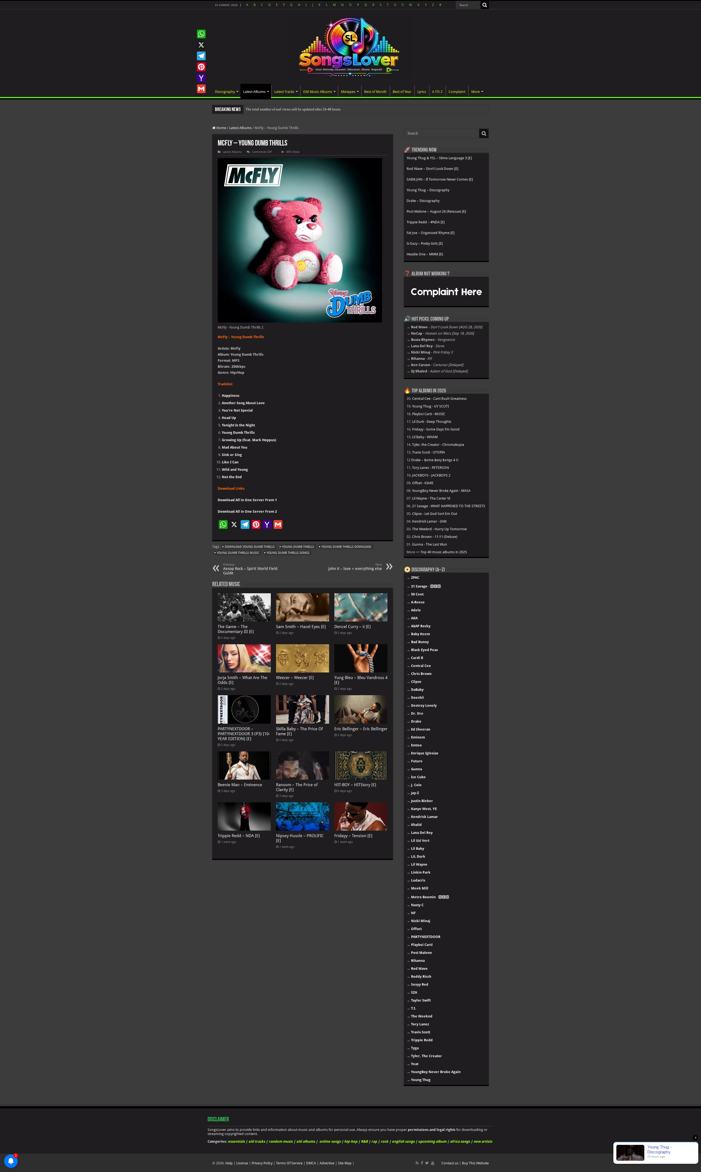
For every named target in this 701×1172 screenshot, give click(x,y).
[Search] (485, 5)
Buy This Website (475, 1163)
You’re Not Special (237, 410)
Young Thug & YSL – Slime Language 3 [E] (439, 158)
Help (229, 1163)
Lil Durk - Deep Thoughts (431, 422)
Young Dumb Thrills (238, 432)
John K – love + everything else (355, 567)
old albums (305, 1141)
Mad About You (234, 447)
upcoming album (432, 1141)
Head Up (229, 418)
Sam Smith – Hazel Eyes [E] (301, 626)
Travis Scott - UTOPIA (428, 452)
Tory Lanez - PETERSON (430, 468)
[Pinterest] (201, 66)
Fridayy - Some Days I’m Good (435, 429)
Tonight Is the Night (238, 425)
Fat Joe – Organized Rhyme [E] (431, 233)
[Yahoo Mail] (201, 77)
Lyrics (421, 92)
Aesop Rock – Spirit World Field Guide (250, 569)
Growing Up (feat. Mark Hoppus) (249, 440)
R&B (364, 1141)
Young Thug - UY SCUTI (430, 406)
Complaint (457, 92)
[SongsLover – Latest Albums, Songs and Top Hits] (350, 46)
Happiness (230, 395)
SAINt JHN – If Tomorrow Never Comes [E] (440, 179)
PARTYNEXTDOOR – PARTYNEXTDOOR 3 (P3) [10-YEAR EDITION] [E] (244, 733)
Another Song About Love (243, 403)
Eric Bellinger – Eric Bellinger (360, 728)
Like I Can (230, 462)
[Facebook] (422, 1163)
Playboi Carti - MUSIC (428, 414)
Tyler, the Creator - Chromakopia (438, 445)
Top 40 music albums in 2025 (444, 552)
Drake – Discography (423, 201)
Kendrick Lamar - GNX (429, 521)
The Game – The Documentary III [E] (236, 629)
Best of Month (375, 92)
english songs (403, 1141)
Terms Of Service (289, 1163)
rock (384, 1141)
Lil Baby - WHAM (425, 437)
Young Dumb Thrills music (238, 553)
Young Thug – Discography (428, 190)
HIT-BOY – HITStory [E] (355, 784)
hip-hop (350, 1141)
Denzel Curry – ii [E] (352, 626)
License (242, 1163)
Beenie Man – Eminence (240, 784)
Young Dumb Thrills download (346, 547)
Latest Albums (254, 92)
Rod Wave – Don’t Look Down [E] (432, 169)
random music (281, 1141)
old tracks (256, 1141)
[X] (201, 44)
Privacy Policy (262, 1163)
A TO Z (437, 92)
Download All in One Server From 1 (247, 500)
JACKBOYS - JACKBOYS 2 (431, 475)
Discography (225, 92)
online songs (330, 1141)
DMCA (311, 1163)
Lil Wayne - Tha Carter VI (431, 498)
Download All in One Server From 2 (247, 511)
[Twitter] (427, 1163)
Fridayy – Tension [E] (353, 835)
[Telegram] (201, 55)
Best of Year (402, 92)
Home (221, 128)
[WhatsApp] (201, 33)
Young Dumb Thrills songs (288, 553)
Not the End (232, 477)
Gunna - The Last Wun (429, 544)
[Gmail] (201, 88)
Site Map (345, 1163)
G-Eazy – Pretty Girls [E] (425, 243)
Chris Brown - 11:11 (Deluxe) (434, 537)
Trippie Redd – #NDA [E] (426, 222)
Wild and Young (235, 469)
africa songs (460, 1141)
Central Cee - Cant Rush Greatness (439, 399)
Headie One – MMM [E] (425, 254)
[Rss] (417, 1163)
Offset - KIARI (422, 483)
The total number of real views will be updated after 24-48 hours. (293, 109)
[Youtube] (432, 1163)
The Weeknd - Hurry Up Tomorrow (439, 529)
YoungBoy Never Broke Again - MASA (441, 491)
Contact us (449, 1163)
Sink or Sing (232, 455)
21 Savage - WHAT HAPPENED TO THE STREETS (448, 506)
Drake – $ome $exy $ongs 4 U (434, 460)
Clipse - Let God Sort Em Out (434, 514)
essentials (236, 1141)
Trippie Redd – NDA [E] (239, 835)
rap (374, 1141)
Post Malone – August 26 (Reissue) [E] (436, 211)
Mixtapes (348, 92)
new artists (482, 1141)
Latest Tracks (284, 92)
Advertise (327, 1163)
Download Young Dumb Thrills (250, 547)
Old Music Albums (317, 92)
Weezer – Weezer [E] (295, 677)
